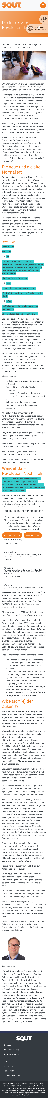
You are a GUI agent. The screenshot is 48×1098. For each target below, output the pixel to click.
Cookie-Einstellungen (12, 1075)
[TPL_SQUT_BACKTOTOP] (24, 1095)
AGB (5, 1061)
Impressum (8, 1066)
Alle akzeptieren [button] (12, 535)
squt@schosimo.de (14, 1050)
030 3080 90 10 (13, 1054)
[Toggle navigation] (43, 5)
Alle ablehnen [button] (32, 535)
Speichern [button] (7, 603)
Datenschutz (9, 1071)
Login (8, 1045)
